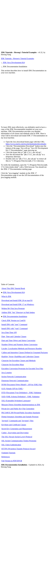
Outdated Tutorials (8, 453)
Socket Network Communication (13, 377)
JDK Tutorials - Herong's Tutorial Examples (17, 59)
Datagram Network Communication (14, 381)
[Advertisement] (24, 25)
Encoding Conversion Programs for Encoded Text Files (22, 369)
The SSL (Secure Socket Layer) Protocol (16, 437)
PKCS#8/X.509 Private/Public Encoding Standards (20, 413)
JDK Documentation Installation (15, 316)
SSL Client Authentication (11, 445)
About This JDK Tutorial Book (13, 288)
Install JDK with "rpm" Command (14, 324)
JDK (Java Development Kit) (14, 63)
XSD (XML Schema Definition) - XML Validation (20, 397)
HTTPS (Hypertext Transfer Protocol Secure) (18, 449)
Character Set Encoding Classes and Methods (18, 361)
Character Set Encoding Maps (12, 365)
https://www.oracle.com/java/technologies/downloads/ (26, 144)
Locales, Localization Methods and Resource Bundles (21, 349)
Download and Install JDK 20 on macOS (16, 300)
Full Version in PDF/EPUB (11, 461)
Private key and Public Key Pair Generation (17, 409)
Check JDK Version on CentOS (13, 320)
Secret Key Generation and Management (16, 429)
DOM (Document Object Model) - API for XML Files (21, 385)
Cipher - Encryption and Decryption (15, 433)
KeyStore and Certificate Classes (13, 425)
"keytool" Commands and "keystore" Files (17, 421)
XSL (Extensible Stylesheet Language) (16, 401)
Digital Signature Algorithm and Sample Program (19, 417)
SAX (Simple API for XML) (12, 389)
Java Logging (6, 373)
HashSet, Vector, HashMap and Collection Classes (20, 357)
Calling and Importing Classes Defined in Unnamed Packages (24, 353)
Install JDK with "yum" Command (14, 329)
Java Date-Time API (9, 333)
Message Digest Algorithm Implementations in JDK (20, 405)
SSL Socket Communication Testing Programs (18, 441)
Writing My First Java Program (13, 308)
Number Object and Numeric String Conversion (19, 345)
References (5, 457)
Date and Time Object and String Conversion (18, 341)
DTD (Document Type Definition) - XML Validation (21, 393)
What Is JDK (6, 296)
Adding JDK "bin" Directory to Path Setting (18, 312)
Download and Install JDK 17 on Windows (17, 304)
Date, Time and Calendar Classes (13, 337)
